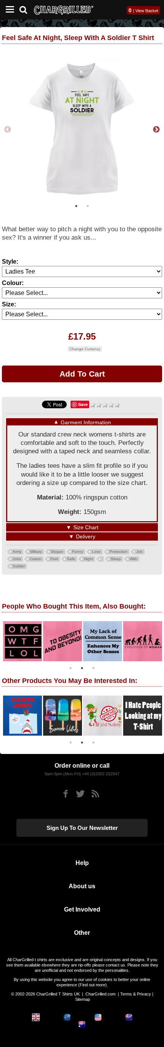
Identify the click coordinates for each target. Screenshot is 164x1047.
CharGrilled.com (100, 994)
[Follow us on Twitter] (80, 794)
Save (83, 404)
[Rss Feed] (95, 794)
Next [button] (156, 130)
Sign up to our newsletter (82, 828)
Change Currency (84, 349)
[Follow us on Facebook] (65, 794)
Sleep (116, 559)
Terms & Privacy (135, 994)
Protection (118, 551)
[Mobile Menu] (8, 9)
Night (88, 559)
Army (17, 551)
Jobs (17, 559)
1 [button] (76, 206)
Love (96, 551)
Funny (77, 551)
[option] (82, 129)
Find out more (92, 985)
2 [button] (88, 206)
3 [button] (93, 668)
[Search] (26, 9)
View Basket (146, 10)
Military (36, 551)
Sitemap (82, 999)
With (133, 559)
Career (36, 559)
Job (139, 551)
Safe (71, 559)
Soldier (19, 566)
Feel (54, 559)
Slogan (57, 551)
